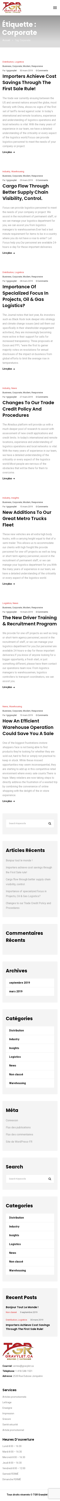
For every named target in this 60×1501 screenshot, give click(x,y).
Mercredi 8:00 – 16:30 (13, 1457)
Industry (6, 171)
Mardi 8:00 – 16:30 (12, 1451)
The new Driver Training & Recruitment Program (29, 620)
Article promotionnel (13, 1430)
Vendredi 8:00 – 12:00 (13, 1468)
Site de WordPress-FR (19, 1141)
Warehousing (17, 171)
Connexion (12, 1120)
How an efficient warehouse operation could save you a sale (28, 727)
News (14, 388)
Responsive (37, 66)
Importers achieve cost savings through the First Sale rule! (29, 82)
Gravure (6, 1419)
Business (6, 66)
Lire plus (7, 152)
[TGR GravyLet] (12, 7)
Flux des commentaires (19, 1134)
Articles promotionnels (14, 1397)
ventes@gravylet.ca (23, 1366)
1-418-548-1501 (23, 1371)
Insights (15, 498)
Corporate (17, 66)
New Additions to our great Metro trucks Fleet (26, 518)
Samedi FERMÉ (10, 1473)
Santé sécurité (10, 1424)
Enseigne (7, 1408)
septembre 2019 (19, 982)
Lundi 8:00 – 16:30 (12, 1446)
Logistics (19, 62)
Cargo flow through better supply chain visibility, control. (25, 192)
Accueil (6, 40)
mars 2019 (15, 991)
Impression (8, 1413)
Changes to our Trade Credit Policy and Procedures (28, 408)
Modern (26, 66)
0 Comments (42, 70)
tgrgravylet (11, 70)
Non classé (16, 1074)
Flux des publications (18, 1127)
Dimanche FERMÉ (11, 1479)
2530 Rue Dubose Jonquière (28, 1376)
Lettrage (7, 1402)
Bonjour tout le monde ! (19, 860)
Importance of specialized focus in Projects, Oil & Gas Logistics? (25, 296)
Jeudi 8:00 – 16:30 (12, 1462)
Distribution (8, 62)
